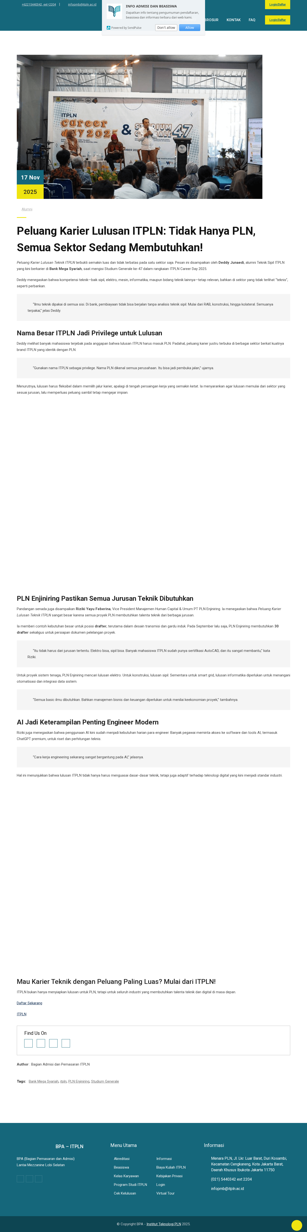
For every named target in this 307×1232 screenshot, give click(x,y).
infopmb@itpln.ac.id (82, 4)
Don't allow (166, 27)
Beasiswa (121, 1167)
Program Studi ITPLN (130, 1185)
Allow (189, 27)
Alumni (27, 209)
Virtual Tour (165, 1193)
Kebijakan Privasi (169, 1176)
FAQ (252, 20)
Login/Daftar (277, 4)
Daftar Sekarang (29, 1003)
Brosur (211, 20)
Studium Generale (105, 1081)
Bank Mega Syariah (44, 1081)
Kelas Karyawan (126, 1176)
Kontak (234, 20)
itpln (63, 1081)
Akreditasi (122, 1159)
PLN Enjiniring (78, 1081)
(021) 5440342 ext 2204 (231, 1179)
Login (160, 1185)
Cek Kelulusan (125, 1193)
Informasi (164, 1159)
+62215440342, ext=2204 (39, 4)
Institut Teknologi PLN (164, 1224)
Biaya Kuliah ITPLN (171, 1167)
